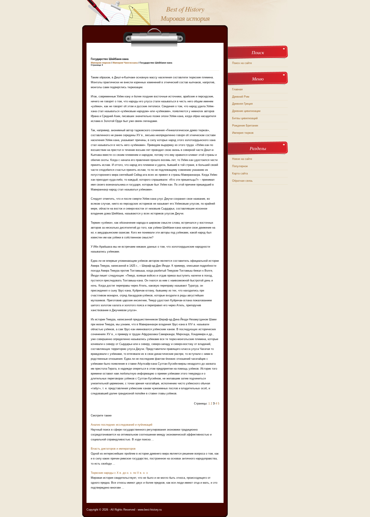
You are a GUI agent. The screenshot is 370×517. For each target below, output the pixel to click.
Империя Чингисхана (125, 62)
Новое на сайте (242, 158)
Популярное (240, 166)
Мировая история (185, 18)
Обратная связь (242, 180)
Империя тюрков (101, 62)
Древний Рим (240, 96)
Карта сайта (240, 173)
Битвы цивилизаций (245, 118)
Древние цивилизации (246, 111)
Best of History (185, 8)
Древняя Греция (242, 103)
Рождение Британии (245, 125)
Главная (237, 89)
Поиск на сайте (242, 63)
